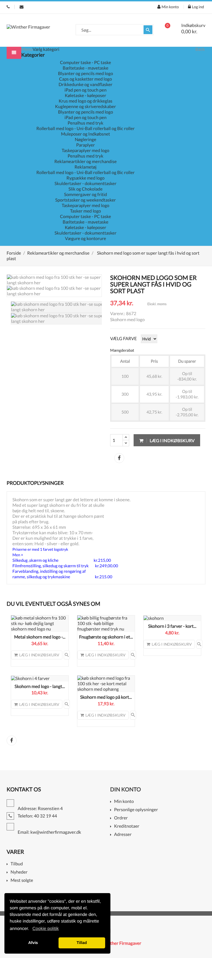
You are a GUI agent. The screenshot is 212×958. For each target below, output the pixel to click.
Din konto (125, 789)
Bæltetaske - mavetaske (85, 68)
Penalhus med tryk (85, 123)
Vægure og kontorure (85, 238)
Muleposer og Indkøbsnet (85, 134)
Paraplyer (85, 145)
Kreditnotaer (126, 826)
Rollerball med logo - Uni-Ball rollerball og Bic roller (85, 128)
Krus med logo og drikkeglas (85, 101)
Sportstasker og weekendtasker (85, 200)
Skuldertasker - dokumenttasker (85, 183)
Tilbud (16, 864)
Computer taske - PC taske (85, 62)
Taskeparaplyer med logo (85, 150)
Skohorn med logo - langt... (40, 686)
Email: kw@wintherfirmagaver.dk (21, 7)
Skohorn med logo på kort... (106, 697)
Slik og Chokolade (85, 189)
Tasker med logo (85, 211)
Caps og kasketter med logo (85, 79)
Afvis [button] (33, 943)
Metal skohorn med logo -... (39, 637)
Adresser (122, 834)
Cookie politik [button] (46, 928)
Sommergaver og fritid (85, 194)
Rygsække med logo (86, 178)
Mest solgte (21, 880)
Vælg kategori (46, 49)
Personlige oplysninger (136, 810)
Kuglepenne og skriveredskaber (85, 106)
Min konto (124, 801)
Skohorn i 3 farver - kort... (172, 626)
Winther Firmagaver (121, 943)
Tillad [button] (82, 943)
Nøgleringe (85, 139)
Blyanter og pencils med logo (85, 73)
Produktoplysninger (35, 483)
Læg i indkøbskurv (172, 440)
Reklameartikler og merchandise (85, 161)
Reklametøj (86, 167)
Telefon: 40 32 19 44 (8, 7)
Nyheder (18, 872)
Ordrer (121, 818)
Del (119, 458)
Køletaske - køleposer (85, 95)
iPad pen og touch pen (86, 90)
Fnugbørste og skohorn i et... (106, 637)
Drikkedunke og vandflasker (85, 84)
